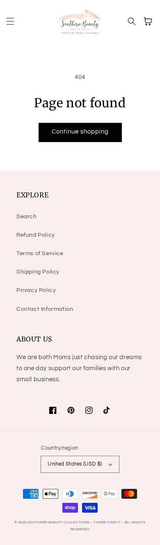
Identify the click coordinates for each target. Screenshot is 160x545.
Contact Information (44, 309)
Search (26, 216)
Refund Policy (35, 235)
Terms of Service (40, 253)
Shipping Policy (37, 272)
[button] (10, 21)
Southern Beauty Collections (58, 522)
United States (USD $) (75, 464)
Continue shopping (80, 132)
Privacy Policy (36, 290)
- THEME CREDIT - (108, 522)
